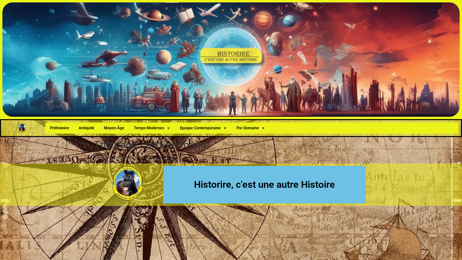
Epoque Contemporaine (200, 128)
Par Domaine (248, 128)
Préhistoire (59, 128)
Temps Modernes (149, 128)
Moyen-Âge (114, 128)
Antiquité (86, 128)
